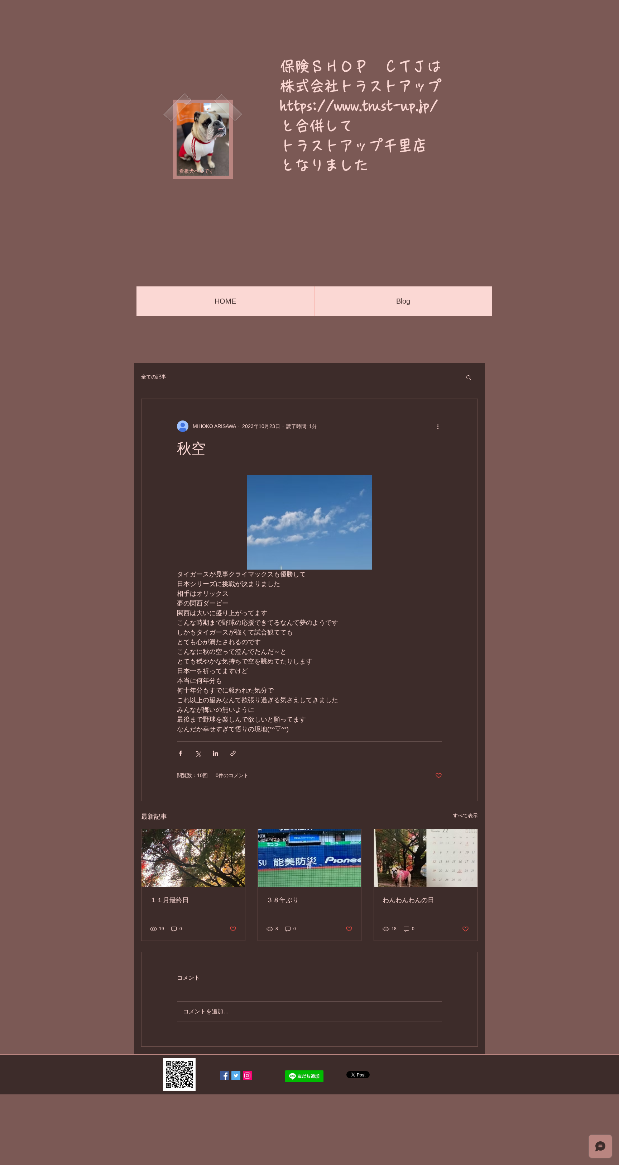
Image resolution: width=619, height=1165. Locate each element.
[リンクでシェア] (233, 753)
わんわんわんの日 (408, 900)
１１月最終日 (169, 900)
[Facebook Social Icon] (224, 1075)
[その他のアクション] (437, 426)
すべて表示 (465, 815)
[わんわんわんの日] (426, 858)
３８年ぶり (283, 900)
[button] (468, 377)
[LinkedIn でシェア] (215, 753)
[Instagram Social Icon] (247, 1075)
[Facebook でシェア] (180, 753)
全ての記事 (153, 377)
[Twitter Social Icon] (235, 1075)
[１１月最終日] (193, 858)
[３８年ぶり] (309, 858)
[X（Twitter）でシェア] (198, 753)
